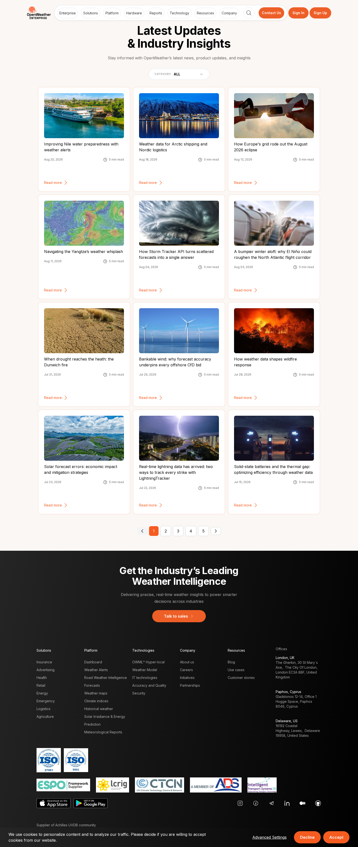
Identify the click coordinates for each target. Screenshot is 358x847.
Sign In (298, 13)
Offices (281, 649)
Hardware (134, 13)
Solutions (90, 13)
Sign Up (320, 13)
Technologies (143, 650)
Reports (156, 13)
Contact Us (271, 13)
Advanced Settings (269, 837)
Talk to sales (176, 616)
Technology (179, 13)
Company (229, 13)
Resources (205, 13)
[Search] (248, 12)
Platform (112, 13)
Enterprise (67, 13)
